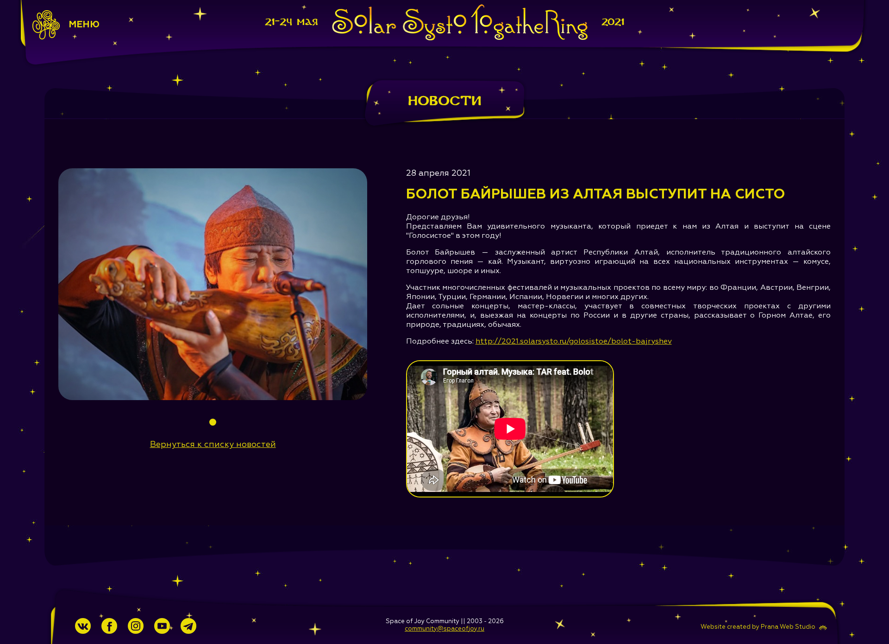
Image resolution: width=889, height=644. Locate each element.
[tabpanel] (212, 284)
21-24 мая (291, 22)
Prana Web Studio (788, 627)
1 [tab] (212, 422)
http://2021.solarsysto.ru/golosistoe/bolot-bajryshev (574, 341)
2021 (612, 22)
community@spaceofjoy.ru (444, 629)
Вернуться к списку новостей (213, 444)
